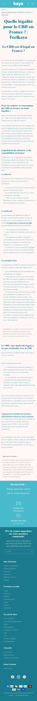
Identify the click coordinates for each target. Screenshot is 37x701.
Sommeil (7, 574)
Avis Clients (8, 652)
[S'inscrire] (31, 551)
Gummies (7, 593)
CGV (5, 636)
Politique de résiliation (21, 695)
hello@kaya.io (18, 510)
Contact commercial (11, 658)
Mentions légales (10, 638)
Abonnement (8, 627)
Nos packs (7, 608)
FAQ (5, 633)
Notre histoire (9, 618)
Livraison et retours (11, 630)
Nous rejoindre (9, 655)
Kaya (3, 9)
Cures (6, 591)
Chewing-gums (9, 599)
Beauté (6, 580)
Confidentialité (9, 641)
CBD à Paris (8, 668)
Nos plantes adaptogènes (13, 621)
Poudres (7, 596)
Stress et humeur (10, 568)
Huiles (6, 602)
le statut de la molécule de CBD (19, 223)
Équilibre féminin (10, 577)
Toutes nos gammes (11, 566)
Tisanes (6, 605)
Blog (5, 624)
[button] (4, 4)
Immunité (7, 571)
